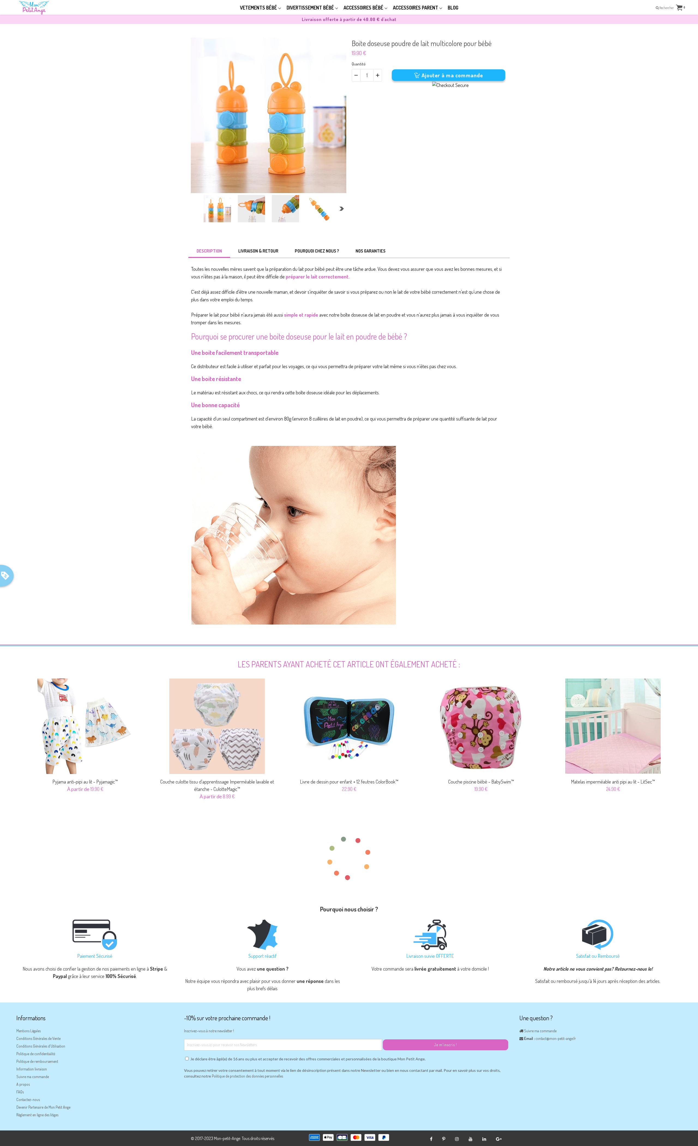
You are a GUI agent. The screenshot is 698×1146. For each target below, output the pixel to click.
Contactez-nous (28, 1099)
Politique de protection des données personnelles (247, 1076)
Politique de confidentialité (35, 1053)
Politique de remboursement (37, 1061)
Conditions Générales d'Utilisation (40, 1046)
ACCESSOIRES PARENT (416, 8)
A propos (23, 1084)
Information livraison (31, 1069)
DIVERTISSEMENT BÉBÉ (311, 8)
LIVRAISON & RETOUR (258, 251)
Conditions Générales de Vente (38, 1038)
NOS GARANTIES (371, 251)
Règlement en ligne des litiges (37, 1114)
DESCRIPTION (209, 251)
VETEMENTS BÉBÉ (259, 8)
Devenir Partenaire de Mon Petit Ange (43, 1107)
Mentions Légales (28, 1030)
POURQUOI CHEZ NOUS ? (317, 251)
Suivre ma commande (32, 1076)
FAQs (20, 1092)
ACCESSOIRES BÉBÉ (364, 8)
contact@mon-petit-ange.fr (555, 1038)
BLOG (453, 8)
